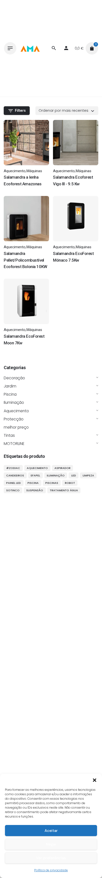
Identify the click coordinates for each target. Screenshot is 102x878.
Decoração (14, 378)
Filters (20, 111)
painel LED (13, 483)
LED (73, 475)
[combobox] (66, 110)
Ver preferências (51, 857)
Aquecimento (16, 410)
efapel (35, 475)
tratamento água (64, 490)
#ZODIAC (13, 468)
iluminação (56, 475)
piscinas (51, 483)
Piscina (10, 394)
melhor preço (16, 427)
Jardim (10, 386)
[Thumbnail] (30, 48)
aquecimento (37, 468)
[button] (94, 780)
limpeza (88, 475)
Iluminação (14, 402)
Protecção (14, 419)
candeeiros (15, 475)
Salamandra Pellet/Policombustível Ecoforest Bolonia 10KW (25, 260)
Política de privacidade (51, 870)
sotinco (13, 490)
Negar (51, 844)
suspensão (34, 490)
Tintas (9, 435)
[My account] (66, 48)
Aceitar (51, 830)
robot (70, 483)
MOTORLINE (14, 443)
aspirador (62, 468)
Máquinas (34, 171)
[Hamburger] (10, 48)
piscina (33, 483)
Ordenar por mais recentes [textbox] (63, 110)
